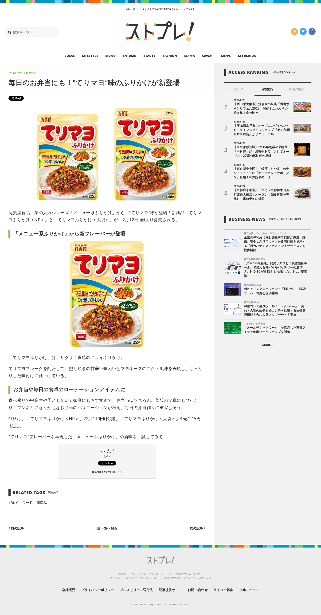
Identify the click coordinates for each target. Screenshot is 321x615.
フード (27, 503)
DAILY (238, 89)
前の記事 (17, 528)
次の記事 (197, 528)
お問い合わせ (197, 590)
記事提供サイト (170, 590)
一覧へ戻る (108, 528)
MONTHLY (296, 89)
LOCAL (70, 55)
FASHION (170, 55)
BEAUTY (149, 55)
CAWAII (208, 55)
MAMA (189, 55)
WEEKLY (267, 89)
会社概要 (68, 590)
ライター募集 (223, 590)
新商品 (42, 503)
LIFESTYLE (90, 55)
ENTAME (129, 55)
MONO (110, 55)
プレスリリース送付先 (136, 590)
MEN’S (226, 55)
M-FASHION (247, 55)
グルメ (13, 503)
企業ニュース (249, 590)
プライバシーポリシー (97, 590)
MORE (266, 345)
